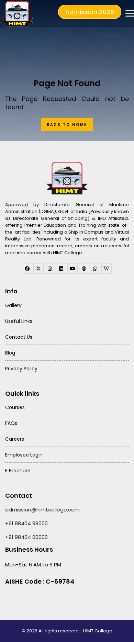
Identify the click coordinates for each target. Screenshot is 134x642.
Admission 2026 (89, 12)
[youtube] (72, 268)
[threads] (84, 268)
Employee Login (24, 454)
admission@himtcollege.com (42, 509)
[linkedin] (61, 268)
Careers (14, 439)
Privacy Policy (21, 368)
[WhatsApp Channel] (95, 268)
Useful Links (18, 321)
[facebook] (27, 268)
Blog (10, 352)
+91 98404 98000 (26, 523)
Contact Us (18, 337)
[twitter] (38, 268)
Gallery (13, 305)
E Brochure (18, 470)
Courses (15, 407)
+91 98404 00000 (26, 537)
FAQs (11, 423)
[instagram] (50, 268)
